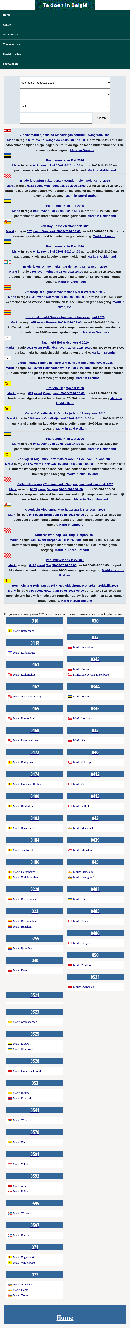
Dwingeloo (52, 140)
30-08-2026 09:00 (71, 489)
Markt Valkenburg (24, 1262)
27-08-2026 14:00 (68, 211)
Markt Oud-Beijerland (26, 877)
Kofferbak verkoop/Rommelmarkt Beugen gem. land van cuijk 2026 (65, 484)
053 (33, 322)
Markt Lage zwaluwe (25, 740)
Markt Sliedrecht (23, 850)
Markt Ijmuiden (22, 948)
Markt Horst (20, 1289)
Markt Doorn (81, 669)
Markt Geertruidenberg (27, 696)
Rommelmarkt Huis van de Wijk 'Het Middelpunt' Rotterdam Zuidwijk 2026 (65, 585)
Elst (52, 165)
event (40, 140)
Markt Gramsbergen (25, 1021)
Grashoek (48, 231)
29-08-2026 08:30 (72, 297)
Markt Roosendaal (24, 718)
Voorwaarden (12, 44)
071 (30, 393)
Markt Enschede (22, 1098)
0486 (33, 540)
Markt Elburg (21, 1043)
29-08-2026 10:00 (80, 347)
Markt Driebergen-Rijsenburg (91, 674)
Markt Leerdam (82, 718)
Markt (11, 140)
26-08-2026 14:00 (68, 165)
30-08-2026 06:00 (81, 464)
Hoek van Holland (55, 464)
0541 (32, 297)
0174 (29, 464)
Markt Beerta (21, 1235)
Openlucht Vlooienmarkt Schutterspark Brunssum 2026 (65, 509)
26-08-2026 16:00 (73, 185)
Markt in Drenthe (82, 150)
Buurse (51, 322)
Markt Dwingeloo (83, 986)
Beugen (52, 489)
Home (7, 14)
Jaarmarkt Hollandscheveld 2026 (65, 342)
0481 (36, 165)
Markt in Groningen (72, 281)
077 (29, 231)
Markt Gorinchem (23, 828)
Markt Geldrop (82, 762)
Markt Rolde (20, 1191)
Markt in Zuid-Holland (71, 428)
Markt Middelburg (24, 652)
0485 (33, 489)
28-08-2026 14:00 (68, 251)
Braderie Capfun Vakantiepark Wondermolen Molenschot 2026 (65, 180)
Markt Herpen (81, 943)
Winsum (52, 271)
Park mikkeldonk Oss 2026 (65, 560)
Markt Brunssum (83, 871)
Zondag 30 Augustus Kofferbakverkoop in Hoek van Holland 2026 (65, 459)
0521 (31, 140)
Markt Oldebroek (23, 1049)
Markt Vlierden (82, 850)
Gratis (7, 24)
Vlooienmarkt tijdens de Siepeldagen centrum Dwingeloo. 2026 (65, 135)
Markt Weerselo (22, 1120)
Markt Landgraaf (83, 877)
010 (31, 590)
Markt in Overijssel (96, 332)
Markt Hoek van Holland (27, 784)
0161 (30, 185)
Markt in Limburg (105, 236)
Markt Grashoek (22, 1284)
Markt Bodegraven (24, 762)
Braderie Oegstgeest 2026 (65, 388)
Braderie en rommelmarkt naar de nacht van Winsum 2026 (65, 266)
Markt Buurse (21, 1092)
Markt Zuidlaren (83, 965)
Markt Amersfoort (84, 647)
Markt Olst (19, 1142)
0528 (30, 347)
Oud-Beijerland (55, 418)
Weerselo (52, 297)
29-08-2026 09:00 (69, 322)
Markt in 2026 (12, 54)
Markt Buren (81, 696)
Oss (48, 565)
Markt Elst (79, 899)
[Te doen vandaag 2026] (65, 5)
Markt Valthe (21, 1164)
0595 (33, 271)
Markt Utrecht (21, 970)
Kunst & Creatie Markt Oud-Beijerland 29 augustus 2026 (65, 413)
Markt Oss (79, 784)
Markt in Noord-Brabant (82, 195)
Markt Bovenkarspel (25, 899)
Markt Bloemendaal (25, 921)
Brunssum (51, 514)
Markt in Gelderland (102, 170)
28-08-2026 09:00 (68, 231)
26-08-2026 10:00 (73, 140)
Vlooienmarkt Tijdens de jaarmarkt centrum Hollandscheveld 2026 (65, 362)
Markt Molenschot (24, 674)
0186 (31, 418)
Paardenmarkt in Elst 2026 (65, 160)
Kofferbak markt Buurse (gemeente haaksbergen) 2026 (65, 317)
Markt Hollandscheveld (27, 1071)
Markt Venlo (20, 1295)
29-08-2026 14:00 (68, 443)
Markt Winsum (22, 1213)
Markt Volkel (81, 806)
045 (31, 514)
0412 (32, 565)
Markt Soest (80, 740)
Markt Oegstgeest (23, 1257)
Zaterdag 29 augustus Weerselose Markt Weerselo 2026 (65, 292)
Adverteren (10, 34)
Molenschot (52, 185)
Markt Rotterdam (23, 630)
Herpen (52, 540)
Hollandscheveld (55, 347)
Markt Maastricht (84, 828)
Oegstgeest (51, 393)
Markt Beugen (81, 921)
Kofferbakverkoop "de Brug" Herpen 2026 (65, 535)
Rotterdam (51, 590)
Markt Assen (20, 1186)
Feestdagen (10, 63)
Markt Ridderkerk (24, 806)
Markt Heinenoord (24, 871)
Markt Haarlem (22, 926)
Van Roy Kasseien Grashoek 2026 (65, 226)
